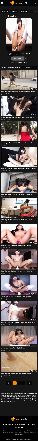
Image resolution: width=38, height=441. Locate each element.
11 (12, 53)
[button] (33, 11)
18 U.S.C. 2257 (19, 427)
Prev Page (8, 383)
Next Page (29, 383)
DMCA (33, 424)
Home (5, 424)
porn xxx (14, 11)
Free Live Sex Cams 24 (16, 439)
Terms (28, 424)
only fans (5, 11)
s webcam (24, 11)
